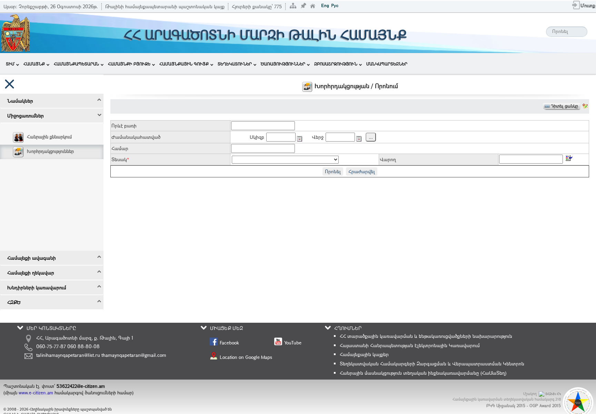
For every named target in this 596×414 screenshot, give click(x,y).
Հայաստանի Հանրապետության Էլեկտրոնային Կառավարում (410, 345)
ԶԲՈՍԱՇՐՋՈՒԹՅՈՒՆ (335, 63)
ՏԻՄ (10, 63)
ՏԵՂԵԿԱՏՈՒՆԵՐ (235, 63)
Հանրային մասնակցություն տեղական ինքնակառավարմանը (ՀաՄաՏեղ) (423, 373)
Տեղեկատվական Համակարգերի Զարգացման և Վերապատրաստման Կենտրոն (432, 363)
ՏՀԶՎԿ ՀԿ (553, 394)
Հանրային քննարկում (49, 137)
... (371, 137)
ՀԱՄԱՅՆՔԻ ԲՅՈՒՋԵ (129, 63)
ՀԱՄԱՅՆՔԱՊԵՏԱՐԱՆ (76, 63)
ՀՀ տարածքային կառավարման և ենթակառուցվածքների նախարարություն (426, 336)
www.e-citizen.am (36, 393)
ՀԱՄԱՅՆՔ (34, 63)
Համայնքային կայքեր (364, 354)
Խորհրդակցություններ (50, 151)
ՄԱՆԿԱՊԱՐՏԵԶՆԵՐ (386, 63)
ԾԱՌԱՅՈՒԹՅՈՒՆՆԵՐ (283, 63)
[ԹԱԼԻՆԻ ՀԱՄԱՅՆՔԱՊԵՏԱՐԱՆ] (15, 32)
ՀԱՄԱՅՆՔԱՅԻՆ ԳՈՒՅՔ (184, 63)
